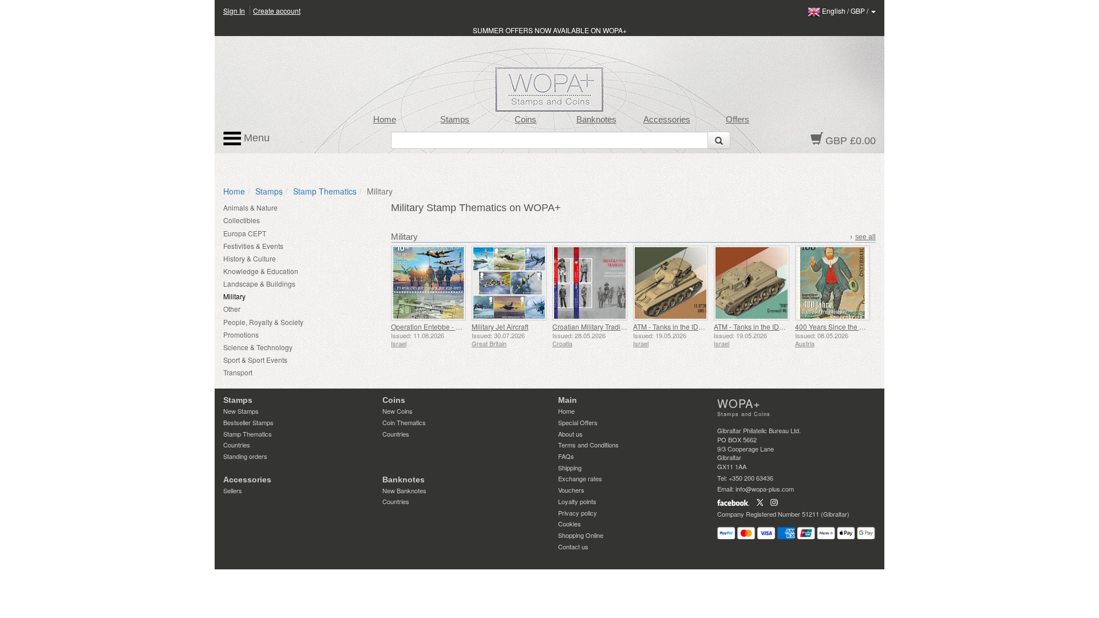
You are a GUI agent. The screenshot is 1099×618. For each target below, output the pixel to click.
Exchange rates (580, 478)
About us (570, 433)
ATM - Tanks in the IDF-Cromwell (764, 326)
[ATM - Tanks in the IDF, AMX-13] (670, 282)
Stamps (454, 119)
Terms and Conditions (588, 444)
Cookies (569, 523)
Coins (525, 119)
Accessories (666, 119)
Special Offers (578, 422)
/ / (846, 10)
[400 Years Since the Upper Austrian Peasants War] (832, 282)
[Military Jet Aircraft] (509, 282)
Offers (737, 119)
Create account (277, 10)
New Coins (397, 410)
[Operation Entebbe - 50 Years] (428, 282)
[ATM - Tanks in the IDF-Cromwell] (751, 282)
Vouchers (571, 489)
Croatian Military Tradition (592, 326)
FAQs (566, 456)
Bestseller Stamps (248, 422)
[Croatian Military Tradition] (589, 282)
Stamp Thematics (325, 191)
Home (384, 119)
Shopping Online (580, 535)
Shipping (570, 467)
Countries (236, 444)
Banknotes (596, 119)
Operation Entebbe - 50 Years (437, 326)
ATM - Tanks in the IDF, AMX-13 (681, 326)
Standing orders (245, 456)
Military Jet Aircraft (500, 326)
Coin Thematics (404, 422)
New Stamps (241, 410)
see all (865, 237)
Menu (255, 138)
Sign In (234, 10)
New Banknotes (404, 490)
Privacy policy (577, 512)
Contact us (573, 546)
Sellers (232, 490)
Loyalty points (577, 501)
